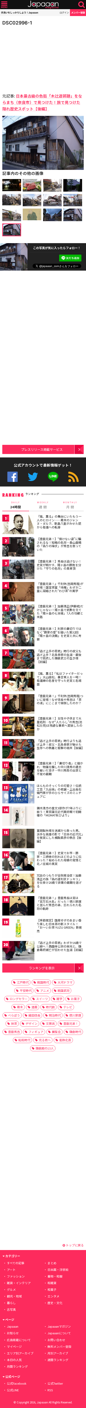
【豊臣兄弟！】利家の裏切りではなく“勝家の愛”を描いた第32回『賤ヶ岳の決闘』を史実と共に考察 (59, 633)
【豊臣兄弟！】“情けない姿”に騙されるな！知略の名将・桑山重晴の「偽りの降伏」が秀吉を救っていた (59, 544)
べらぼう (14, 1015)
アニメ (44, 990)
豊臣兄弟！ (70, 1023)
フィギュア (35, 1032)
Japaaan (43, 5)
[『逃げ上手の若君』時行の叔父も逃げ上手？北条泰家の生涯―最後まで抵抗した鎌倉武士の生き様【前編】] (18, 659)
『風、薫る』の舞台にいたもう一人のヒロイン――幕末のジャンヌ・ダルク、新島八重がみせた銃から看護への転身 (59, 521)
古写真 (11, 1309)
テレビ (67, 1007)
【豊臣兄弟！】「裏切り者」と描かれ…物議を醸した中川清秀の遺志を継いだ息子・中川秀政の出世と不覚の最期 (60, 768)
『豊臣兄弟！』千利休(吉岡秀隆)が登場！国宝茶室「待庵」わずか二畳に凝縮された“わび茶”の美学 (60, 587)
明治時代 (55, 1015)
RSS (73, 477)
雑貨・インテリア (19, 1283)
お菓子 (75, 999)
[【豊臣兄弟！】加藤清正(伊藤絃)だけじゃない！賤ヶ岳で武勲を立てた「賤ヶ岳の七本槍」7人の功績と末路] (18, 614)
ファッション (16, 1276)
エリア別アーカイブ (20, 1353)
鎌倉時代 (75, 1032)
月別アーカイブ (57, 1353)
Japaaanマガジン (59, 1326)
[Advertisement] (34, 58)
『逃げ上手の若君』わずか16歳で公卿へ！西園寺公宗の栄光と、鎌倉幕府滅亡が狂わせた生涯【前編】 (60, 946)
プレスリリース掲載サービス (42, 449)
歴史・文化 (54, 1303)
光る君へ (45, 1040)
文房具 (50, 1023)
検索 (81, 4)
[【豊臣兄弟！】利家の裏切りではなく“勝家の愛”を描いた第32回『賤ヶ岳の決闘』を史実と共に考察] (18, 637)
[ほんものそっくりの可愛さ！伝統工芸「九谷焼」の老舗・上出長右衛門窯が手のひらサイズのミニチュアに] (18, 794)
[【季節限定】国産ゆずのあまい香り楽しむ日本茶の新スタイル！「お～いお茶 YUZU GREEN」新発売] (18, 929)
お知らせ (13, 1333)
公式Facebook (12, 477)
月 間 (70, 505)
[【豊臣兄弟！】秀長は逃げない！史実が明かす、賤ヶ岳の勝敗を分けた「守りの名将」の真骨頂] (18, 570)
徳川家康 (75, 1015)
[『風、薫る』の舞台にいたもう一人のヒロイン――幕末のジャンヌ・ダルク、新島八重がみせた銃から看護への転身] (18, 525)
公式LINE (53, 477)
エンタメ (53, 1296)
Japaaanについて (59, 1333)
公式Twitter (33, 477)
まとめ (51, 1263)
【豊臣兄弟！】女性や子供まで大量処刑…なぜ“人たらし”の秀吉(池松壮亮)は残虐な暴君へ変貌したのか (59, 723)
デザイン (31, 1023)
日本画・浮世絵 (57, 1269)
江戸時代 (23, 982)
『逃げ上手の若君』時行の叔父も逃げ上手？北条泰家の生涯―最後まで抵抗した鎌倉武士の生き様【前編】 (59, 656)
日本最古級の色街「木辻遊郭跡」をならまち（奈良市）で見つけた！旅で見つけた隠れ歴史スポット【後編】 (42, 102)
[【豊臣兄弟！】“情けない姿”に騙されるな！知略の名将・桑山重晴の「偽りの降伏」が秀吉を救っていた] (18, 547)
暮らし (11, 1303)
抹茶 (14, 1023)
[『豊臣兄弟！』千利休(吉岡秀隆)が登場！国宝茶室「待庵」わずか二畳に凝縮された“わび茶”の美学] (18, 592)
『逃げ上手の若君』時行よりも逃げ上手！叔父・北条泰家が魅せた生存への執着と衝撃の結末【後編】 (60, 744)
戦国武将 (63, 990)
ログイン (64, 12)
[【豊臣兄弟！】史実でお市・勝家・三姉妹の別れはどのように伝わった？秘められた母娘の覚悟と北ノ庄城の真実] (18, 861)
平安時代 (26, 990)
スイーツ (42, 999)
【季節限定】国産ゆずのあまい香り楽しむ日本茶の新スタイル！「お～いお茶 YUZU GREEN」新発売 (59, 925)
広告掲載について (19, 1340)
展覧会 (56, 1032)
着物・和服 (54, 1276)
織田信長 (34, 1015)
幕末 (20, 1007)
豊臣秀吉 (14, 1032)
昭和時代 (24, 1040)
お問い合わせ (56, 1340)
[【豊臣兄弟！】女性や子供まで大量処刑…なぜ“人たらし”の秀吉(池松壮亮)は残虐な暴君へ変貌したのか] (18, 727)
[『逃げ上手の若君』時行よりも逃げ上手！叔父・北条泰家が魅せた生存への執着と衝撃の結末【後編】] (18, 749)
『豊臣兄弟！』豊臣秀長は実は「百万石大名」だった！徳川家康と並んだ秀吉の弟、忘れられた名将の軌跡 (59, 903)
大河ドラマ (65, 982)
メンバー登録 (78, 12)
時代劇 (50, 1007)
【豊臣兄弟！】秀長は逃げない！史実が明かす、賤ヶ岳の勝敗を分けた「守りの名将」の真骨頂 (59, 565)
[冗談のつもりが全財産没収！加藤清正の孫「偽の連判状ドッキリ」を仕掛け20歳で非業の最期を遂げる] (18, 884)
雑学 (59, 999)
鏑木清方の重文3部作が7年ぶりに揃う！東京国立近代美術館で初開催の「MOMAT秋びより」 (59, 811)
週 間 (43, 505)
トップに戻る (74, 1245)
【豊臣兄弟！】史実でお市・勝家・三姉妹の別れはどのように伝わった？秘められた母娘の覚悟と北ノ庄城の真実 (59, 858)
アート (11, 1269)
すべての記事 (15, 1263)
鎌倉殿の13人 (45, 1048)
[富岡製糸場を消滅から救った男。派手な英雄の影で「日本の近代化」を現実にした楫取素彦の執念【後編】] (18, 839)
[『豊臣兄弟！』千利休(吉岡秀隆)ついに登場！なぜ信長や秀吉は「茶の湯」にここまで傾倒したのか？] (18, 704)
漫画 (34, 1007)
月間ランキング (17, 1366)
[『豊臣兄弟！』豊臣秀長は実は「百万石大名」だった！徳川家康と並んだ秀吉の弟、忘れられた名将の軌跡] (18, 906)
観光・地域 (14, 1296)
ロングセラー (19, 999)
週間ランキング (57, 1360)
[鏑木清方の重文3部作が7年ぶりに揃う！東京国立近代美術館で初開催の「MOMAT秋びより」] (18, 816)
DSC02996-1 (17, 23)
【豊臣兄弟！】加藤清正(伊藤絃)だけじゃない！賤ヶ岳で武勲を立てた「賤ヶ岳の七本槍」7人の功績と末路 (60, 611)
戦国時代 (43, 982)
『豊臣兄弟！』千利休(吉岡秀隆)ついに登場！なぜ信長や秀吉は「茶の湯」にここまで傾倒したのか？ (60, 699)
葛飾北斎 (65, 1040)
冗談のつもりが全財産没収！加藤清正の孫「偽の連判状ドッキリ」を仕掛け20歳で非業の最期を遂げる (59, 880)
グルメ (11, 1289)
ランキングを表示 (42, 967)
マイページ (14, 1346)
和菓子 (51, 1289)
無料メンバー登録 (59, 1346)
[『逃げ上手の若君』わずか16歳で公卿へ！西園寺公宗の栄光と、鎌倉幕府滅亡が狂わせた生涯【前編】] (18, 951)
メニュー (4, 4)
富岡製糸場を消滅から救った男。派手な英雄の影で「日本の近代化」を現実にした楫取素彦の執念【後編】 (60, 835)
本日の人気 (14, 1360)
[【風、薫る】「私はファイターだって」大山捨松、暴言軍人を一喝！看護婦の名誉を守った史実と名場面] (18, 682)
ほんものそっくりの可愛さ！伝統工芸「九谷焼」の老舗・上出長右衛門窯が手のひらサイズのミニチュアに (59, 791)
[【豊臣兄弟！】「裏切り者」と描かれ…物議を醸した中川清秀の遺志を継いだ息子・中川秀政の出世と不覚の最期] (18, 771)
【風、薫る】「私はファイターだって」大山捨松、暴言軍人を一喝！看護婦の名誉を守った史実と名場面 (60, 678)
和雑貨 (51, 1283)
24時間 (15, 505)
